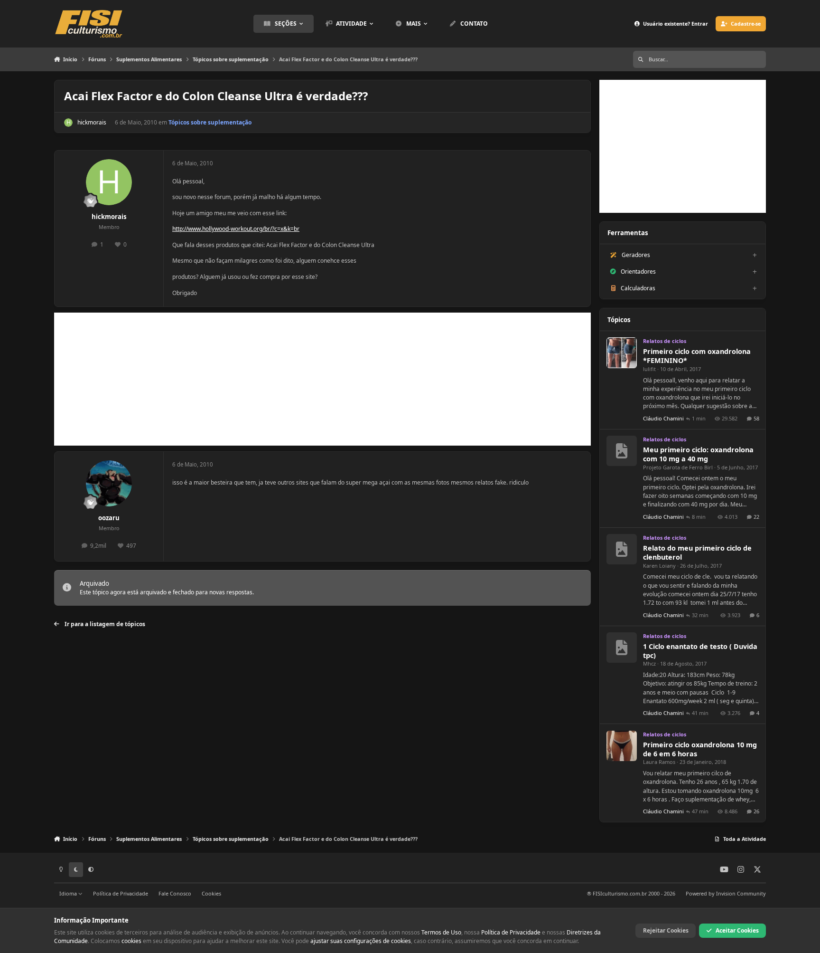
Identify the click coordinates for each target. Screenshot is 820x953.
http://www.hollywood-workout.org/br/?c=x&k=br (235, 229)
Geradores (636, 255)
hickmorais (91, 122)
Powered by (726, 893)
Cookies (211, 893)
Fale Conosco (174, 893)
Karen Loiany (659, 565)
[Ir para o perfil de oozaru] (109, 483)
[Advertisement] (322, 379)
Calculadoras (638, 288)
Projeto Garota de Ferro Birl (678, 467)
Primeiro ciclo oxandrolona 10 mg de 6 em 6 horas (700, 749)
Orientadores (638, 271)
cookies (131, 941)
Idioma (68, 893)
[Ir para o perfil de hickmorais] (68, 122)
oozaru (109, 518)
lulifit (649, 368)
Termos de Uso (441, 932)
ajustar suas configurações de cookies (360, 941)
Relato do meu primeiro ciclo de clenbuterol (697, 552)
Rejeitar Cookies (666, 930)
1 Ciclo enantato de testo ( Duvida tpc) (700, 651)
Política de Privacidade (120, 893)
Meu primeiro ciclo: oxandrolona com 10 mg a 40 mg (698, 454)
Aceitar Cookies (737, 930)
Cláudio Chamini (663, 418)
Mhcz (649, 663)
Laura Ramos (659, 761)
